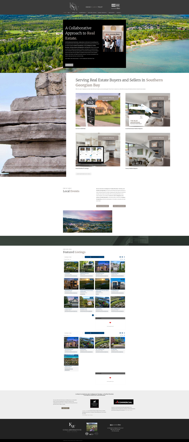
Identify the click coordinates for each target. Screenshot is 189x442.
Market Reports (102, 12)
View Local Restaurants (119, 206)
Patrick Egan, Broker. (128, 410)
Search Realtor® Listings (82, 168)
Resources (111, 12)
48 (124, 259)
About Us (74, 12)
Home (65, 12)
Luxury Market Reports (131, 168)
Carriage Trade (85, 410)
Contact (119, 12)
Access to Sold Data (80, 128)
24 (122, 259)
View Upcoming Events (102, 206)
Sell (69, 12)
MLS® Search (82, 12)
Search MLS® (65, 408)
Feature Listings (92, 12)
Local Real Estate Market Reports (134, 128)
